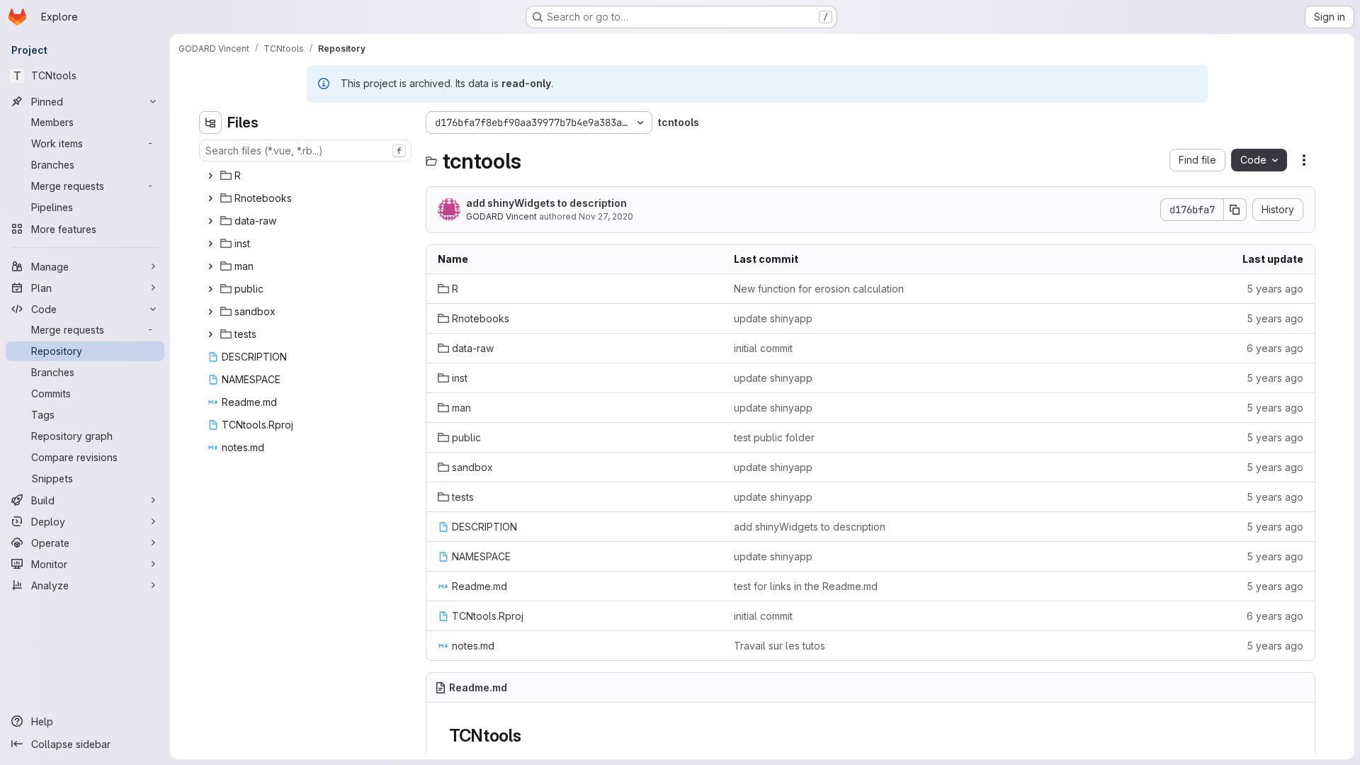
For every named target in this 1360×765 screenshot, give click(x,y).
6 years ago (1275, 348)
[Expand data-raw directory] (210, 221)
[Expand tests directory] (210, 334)
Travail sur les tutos (779, 646)
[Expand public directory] (210, 289)
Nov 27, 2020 (606, 216)
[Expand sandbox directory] (210, 311)
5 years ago (1275, 289)
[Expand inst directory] (210, 243)
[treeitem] (307, 175)
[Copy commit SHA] (1235, 209)
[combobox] (305, 151)
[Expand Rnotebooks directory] (210, 198)
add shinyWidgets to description (546, 203)
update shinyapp (773, 318)
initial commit (763, 348)
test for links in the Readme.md (806, 586)
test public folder (774, 437)
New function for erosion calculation (819, 289)
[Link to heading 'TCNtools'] (530, 735)
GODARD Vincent (501, 216)
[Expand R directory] (210, 175)
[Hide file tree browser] (210, 122)
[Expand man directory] (210, 266)
